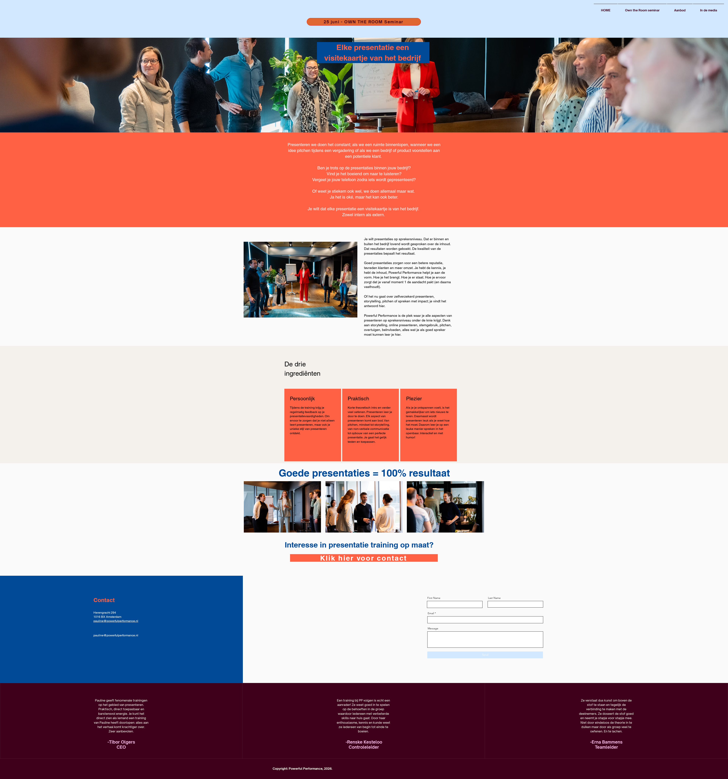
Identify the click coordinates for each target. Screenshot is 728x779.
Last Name (494, 598)
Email (431, 613)
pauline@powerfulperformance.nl (115, 621)
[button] (680, 8)
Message (433, 628)
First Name (433, 598)
